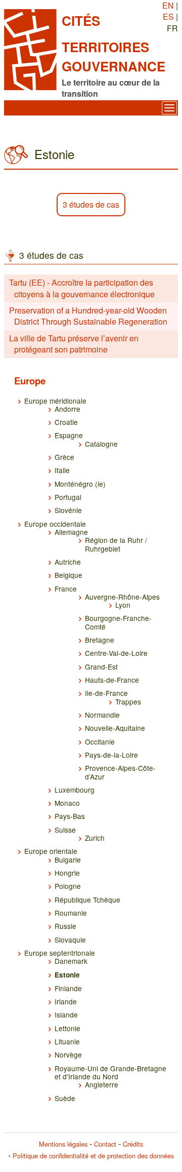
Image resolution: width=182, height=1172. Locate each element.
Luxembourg (75, 790)
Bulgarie (68, 859)
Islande (66, 1014)
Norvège (68, 1054)
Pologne (68, 886)
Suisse (65, 830)
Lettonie (67, 1028)
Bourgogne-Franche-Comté (118, 622)
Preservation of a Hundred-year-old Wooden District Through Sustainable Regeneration (88, 315)
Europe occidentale (55, 524)
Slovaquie (70, 939)
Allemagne (71, 532)
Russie (65, 926)
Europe (30, 380)
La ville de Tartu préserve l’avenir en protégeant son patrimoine (74, 343)
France (66, 588)
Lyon (122, 605)
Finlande (68, 988)
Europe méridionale (55, 401)
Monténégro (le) (80, 484)
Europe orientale (50, 851)
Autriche (68, 562)
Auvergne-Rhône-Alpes (122, 597)
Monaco (67, 803)
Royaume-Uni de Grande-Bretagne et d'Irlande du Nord (110, 1072)
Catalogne (101, 444)
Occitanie (100, 741)
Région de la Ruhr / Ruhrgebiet (116, 544)
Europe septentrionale (59, 953)
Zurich (95, 838)
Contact (105, 1144)
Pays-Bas (70, 816)
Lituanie (67, 1041)
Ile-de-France (106, 693)
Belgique (68, 575)
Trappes (128, 701)
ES (168, 16)
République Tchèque (87, 899)
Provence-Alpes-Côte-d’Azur (120, 772)
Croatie (66, 422)
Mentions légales (63, 1144)
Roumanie (71, 913)
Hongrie (67, 873)
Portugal (68, 497)
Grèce (64, 457)
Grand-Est (101, 666)
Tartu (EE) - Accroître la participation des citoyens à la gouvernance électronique (82, 288)
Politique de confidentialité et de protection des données (93, 1155)
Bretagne (99, 640)
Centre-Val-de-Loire (116, 653)
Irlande (66, 1001)
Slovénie (68, 510)
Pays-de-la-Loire (111, 755)
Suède (65, 1098)
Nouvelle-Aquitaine (115, 728)
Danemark (71, 961)
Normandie (102, 715)
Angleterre (101, 1084)
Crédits (133, 1144)
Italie (62, 470)
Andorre (67, 409)
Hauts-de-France (112, 680)
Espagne (69, 435)
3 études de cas (91, 204)
